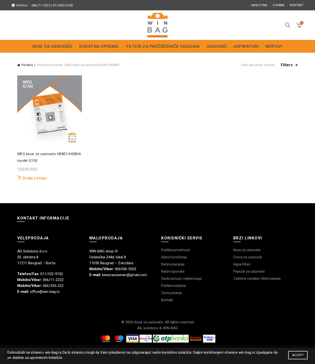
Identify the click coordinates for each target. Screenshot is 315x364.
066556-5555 (125, 269)
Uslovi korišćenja (174, 257)
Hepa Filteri (242, 264)
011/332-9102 (63, 5)
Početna (27, 65)
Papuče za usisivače (249, 271)
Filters (287, 65)
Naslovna (259, 5)
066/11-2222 (41, 5)
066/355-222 (53, 285)
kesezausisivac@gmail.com (124, 275)
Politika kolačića (173, 286)
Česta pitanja (171, 293)
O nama (278, 5)
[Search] (288, 25)
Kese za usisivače (52, 46)
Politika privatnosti (175, 250)
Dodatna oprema (98, 46)
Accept (298, 355)
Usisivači (217, 46)
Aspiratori (246, 46)
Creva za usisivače (247, 257)
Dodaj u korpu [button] (35, 178)
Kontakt (296, 5)
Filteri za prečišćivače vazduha (163, 46)
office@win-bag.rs (45, 291)
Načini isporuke (173, 271)
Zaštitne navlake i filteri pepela (257, 279)
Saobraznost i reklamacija (181, 279)
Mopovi (274, 46)
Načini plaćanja (172, 264)
